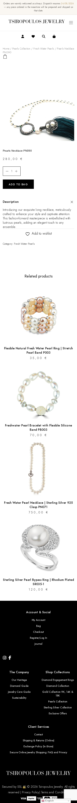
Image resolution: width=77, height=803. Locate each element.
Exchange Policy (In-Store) (38, 746)
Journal (38, 644)
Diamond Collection (57, 686)
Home (6, 48)
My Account (38, 620)
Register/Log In (38, 638)
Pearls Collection (21, 48)
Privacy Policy (30, 792)
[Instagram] (4, 658)
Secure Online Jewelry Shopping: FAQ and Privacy (38, 752)
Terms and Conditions (55, 792)
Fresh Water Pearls (43, 48)
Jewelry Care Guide (19, 692)
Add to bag (18, 184)
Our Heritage (19, 680)
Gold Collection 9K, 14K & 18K (57, 693)
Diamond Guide (19, 686)
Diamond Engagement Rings (58, 680)
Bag (38, 626)
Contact (38, 734)
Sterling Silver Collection (58, 707)
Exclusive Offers (58, 713)
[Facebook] (10, 658)
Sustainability (19, 698)
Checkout (38, 632)
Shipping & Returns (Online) (38, 740)
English (49, 800)
